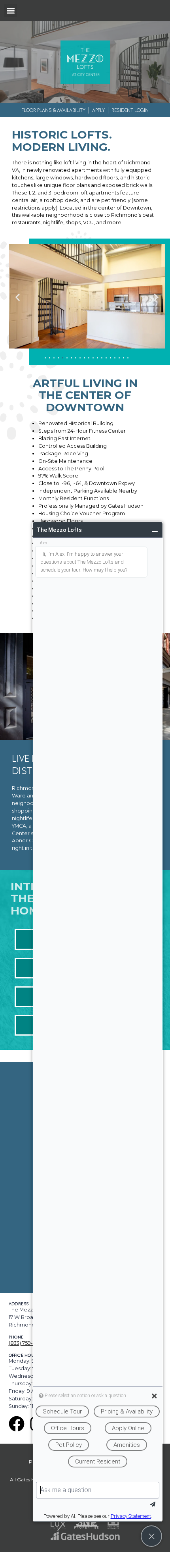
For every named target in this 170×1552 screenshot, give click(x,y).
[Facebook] (17, 1424)
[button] (10, 10)
